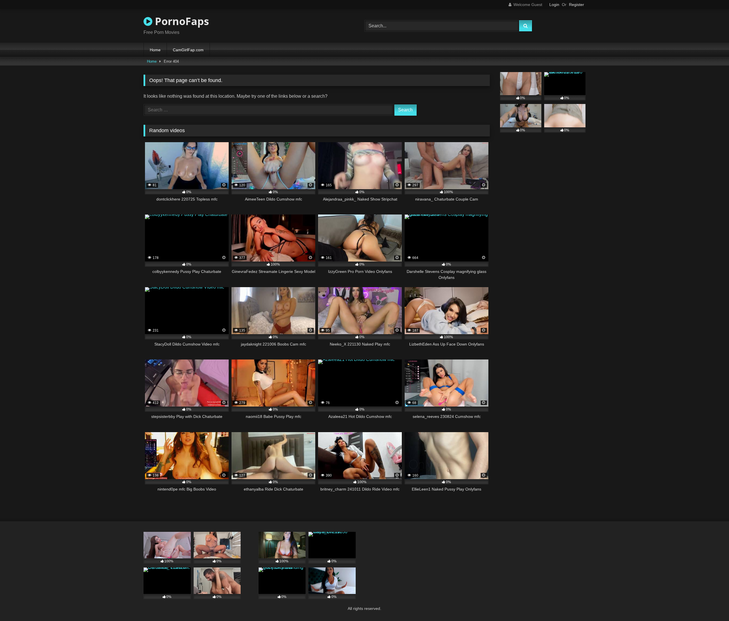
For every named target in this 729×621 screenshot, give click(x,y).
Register (576, 4)
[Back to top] (711, 604)
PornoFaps (180, 21)
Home (155, 50)
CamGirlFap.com (188, 50)
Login (554, 4)
